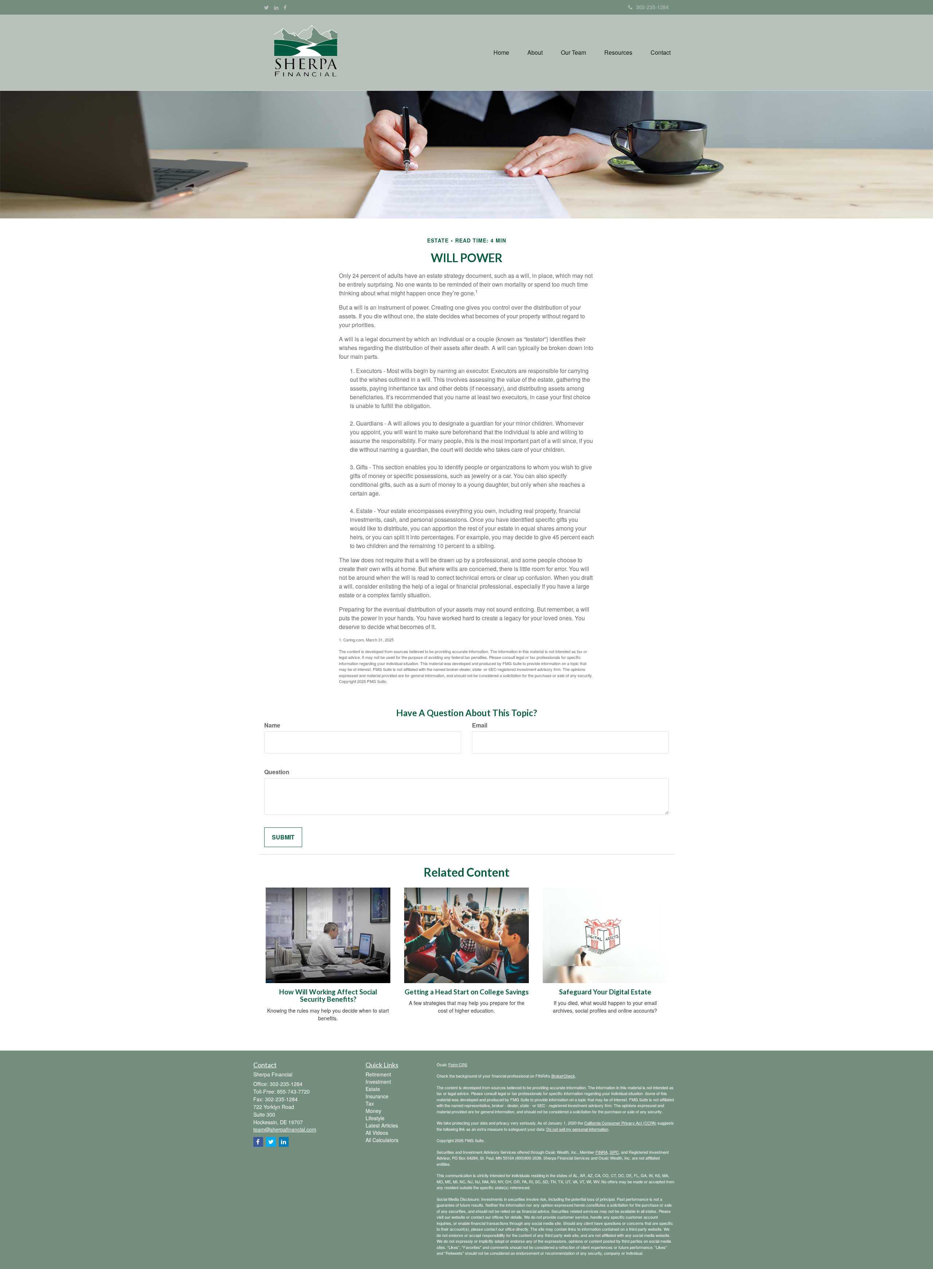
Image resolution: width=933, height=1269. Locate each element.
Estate (373, 1089)
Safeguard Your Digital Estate (605, 992)
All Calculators (382, 1140)
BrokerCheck (563, 1076)
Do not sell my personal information (577, 1129)
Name (272, 725)
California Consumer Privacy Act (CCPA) (620, 1123)
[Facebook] (285, 7)
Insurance (377, 1096)
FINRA (602, 1152)
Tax (370, 1103)
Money (373, 1110)
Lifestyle (375, 1118)
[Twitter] (266, 7)
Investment (378, 1081)
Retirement (378, 1074)
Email (479, 725)
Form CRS (457, 1064)
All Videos (377, 1132)
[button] (535, 52)
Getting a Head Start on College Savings (467, 992)
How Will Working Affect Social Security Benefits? (328, 996)
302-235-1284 (652, 7)
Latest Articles (382, 1125)
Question (276, 772)
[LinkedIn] (276, 7)
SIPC (614, 1152)
